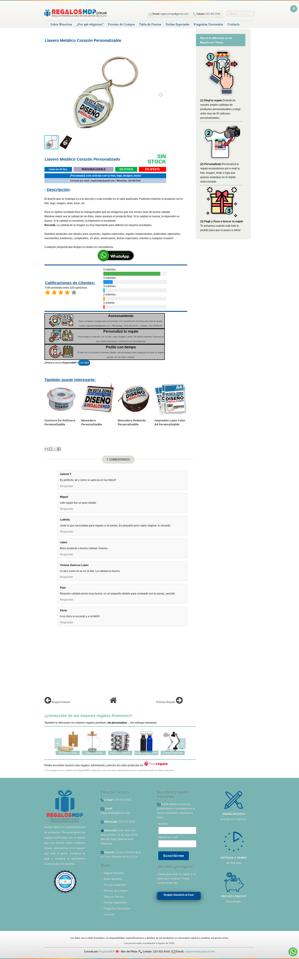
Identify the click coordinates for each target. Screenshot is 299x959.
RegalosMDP (107, 951)
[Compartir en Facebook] (59, 449)
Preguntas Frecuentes (208, 24)
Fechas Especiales (177, 24)
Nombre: (163, 824)
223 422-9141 (208, 13)
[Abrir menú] (293, 8)
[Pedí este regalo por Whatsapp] (115, 261)
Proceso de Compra (121, 24)
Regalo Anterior (60, 702)
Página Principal (113, 873)
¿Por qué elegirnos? (90, 24)
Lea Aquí (84, 362)
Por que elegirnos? (115, 885)
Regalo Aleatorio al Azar (179, 894)
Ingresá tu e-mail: (168, 837)
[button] (160, 94)
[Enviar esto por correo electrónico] (46, 449)
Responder (66, 486)
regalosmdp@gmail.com (170, 13)
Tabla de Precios (150, 24)
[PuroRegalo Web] (156, 765)
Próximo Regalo (166, 702)
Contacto (233, 24)
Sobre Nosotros (61, 24)
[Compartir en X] (55, 449)
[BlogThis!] (50, 449)
